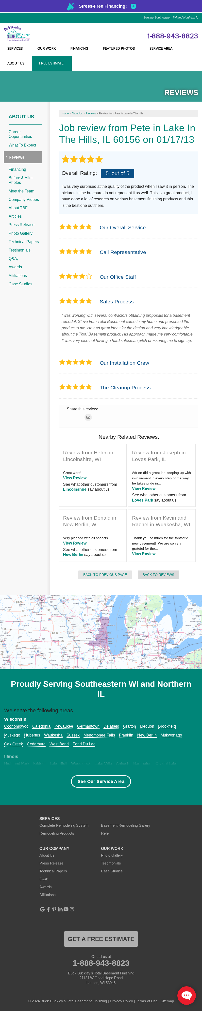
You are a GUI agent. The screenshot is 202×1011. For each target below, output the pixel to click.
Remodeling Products (56, 833)
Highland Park (16, 763)
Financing (79, 48)
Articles (15, 216)
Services (15, 48)
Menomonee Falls (99, 735)
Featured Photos (119, 48)
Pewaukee (63, 726)
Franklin (126, 735)
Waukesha (53, 735)
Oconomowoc (16, 726)
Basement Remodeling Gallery (125, 825)
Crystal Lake (166, 763)
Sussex (73, 735)
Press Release (21, 225)
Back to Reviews (158, 575)
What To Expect (22, 145)
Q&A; (13, 258)
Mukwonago (171, 735)
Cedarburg (36, 744)
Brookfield (167, 726)
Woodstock (81, 763)
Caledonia (41, 726)
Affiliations (18, 276)
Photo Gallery (21, 233)
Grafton (129, 726)
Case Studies (20, 284)
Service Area (161, 48)
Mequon (147, 726)
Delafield (111, 726)
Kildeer (39, 763)
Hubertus (32, 735)
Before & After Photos (21, 180)
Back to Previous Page (105, 575)
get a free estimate (101, 939)
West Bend (59, 744)
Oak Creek (13, 744)
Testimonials (20, 250)
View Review (74, 478)
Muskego (12, 735)
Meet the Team (21, 191)
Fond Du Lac (84, 744)
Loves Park (142, 500)
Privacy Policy (121, 1001)
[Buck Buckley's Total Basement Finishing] (17, 33)
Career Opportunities (20, 134)
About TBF (18, 208)
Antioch (122, 763)
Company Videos (24, 199)
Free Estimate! (51, 63)
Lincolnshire (74, 489)
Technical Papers (24, 242)
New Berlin (73, 554)
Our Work (46, 48)
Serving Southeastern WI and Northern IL (170, 17)
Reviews (16, 157)
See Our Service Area (101, 781)
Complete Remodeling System (64, 825)
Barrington (142, 763)
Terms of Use (147, 1001)
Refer (105, 833)
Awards (15, 267)
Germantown (88, 726)
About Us (15, 63)
